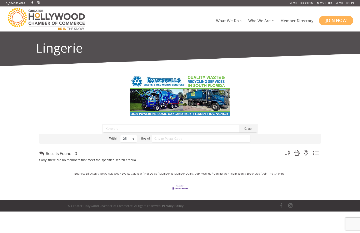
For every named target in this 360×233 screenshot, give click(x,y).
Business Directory (86, 173)
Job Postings (203, 173)
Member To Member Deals (176, 173)
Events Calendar (132, 173)
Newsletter (324, 3)
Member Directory (301, 3)
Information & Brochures (245, 173)
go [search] (250, 129)
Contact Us (220, 173)
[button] (41, 153)
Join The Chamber (273, 173)
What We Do (227, 21)
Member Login (345, 3)
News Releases (109, 173)
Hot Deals (150, 173)
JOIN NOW (336, 20)
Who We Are (259, 21)
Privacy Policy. (173, 206)
